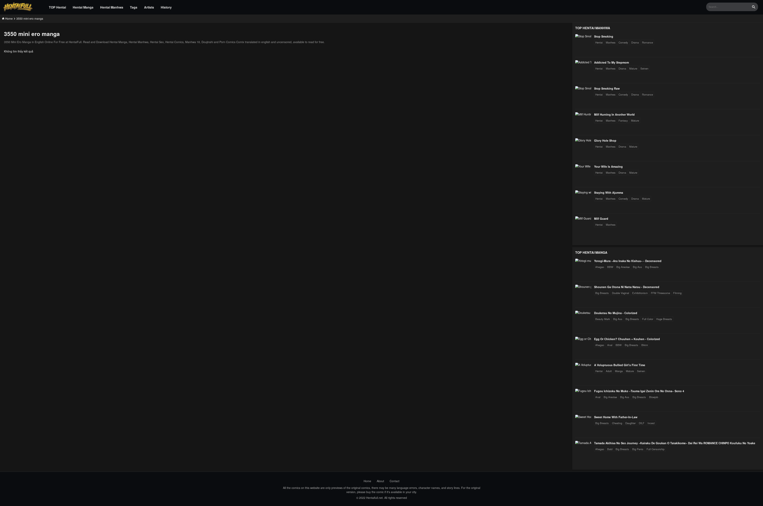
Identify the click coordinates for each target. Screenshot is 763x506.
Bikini (644, 345)
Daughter (630, 423)
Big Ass (637, 267)
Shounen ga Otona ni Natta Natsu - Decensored (626, 287)
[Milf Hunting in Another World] (583, 114)
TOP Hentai (57, 7)
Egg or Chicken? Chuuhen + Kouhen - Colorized (627, 339)
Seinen (644, 68)
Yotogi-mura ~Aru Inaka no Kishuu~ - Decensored (627, 261)
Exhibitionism (640, 293)
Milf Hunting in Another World (614, 114)
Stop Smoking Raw (607, 88)
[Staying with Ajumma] (583, 192)
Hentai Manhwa (111, 7)
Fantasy (623, 120)
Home (367, 481)
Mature (633, 68)
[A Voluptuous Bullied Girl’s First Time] (583, 365)
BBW (610, 267)
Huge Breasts (664, 319)
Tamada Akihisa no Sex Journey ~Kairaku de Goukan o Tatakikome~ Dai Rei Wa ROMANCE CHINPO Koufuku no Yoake (674, 443)
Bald (609, 449)
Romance (647, 42)
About (380, 481)
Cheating (617, 423)
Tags (133, 7)
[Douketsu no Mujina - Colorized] (583, 313)
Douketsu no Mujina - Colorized (615, 313)
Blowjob (653, 397)
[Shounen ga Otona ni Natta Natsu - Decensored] (583, 287)
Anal (609, 345)
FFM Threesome (660, 293)
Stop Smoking (603, 36)
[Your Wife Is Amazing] (583, 166)
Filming (677, 293)
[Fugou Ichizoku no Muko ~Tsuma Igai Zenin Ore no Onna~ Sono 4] (583, 391)
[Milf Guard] (583, 218)
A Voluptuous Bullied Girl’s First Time (619, 365)
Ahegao (599, 267)
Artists (149, 7)
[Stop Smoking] (583, 36)
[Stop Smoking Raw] (583, 88)
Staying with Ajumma (608, 192)
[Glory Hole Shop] (583, 140)
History (166, 7)
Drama (635, 42)
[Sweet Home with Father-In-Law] (583, 417)
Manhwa (610, 42)
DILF (641, 423)
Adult (609, 371)
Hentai (599, 42)
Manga (619, 371)
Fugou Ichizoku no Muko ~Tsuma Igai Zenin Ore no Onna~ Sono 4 (639, 391)
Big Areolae (623, 267)
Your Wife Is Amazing (608, 166)
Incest (651, 423)
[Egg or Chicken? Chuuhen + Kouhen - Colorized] (583, 339)
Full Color (647, 319)
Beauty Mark (602, 319)
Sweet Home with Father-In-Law (615, 417)
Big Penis (637, 449)
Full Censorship (655, 449)
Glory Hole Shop (605, 140)
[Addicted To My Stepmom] (583, 62)
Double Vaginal (620, 293)
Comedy (623, 42)
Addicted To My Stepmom (611, 62)
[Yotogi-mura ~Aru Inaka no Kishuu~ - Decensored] (583, 261)
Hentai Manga (83, 7)
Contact (394, 481)
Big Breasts (652, 267)
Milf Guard (601, 219)
